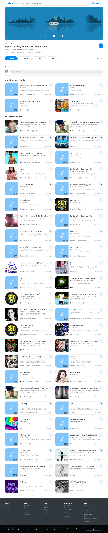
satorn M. (74, 162)
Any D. (23, 428)
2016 (98, 140)
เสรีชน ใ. (74, 256)
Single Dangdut (85, 377)
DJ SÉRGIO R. (75, 334)
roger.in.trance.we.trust (26, 287)
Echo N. (23, 193)
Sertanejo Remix (75, 140)
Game (90, 105)
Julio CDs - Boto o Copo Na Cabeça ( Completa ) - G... (37, 90)
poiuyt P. (74, 365)
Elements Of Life (31, 471)
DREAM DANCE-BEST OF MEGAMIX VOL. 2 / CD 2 (35, 408)
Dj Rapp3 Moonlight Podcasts (84, 283)
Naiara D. (74, 444)
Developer (47, 512)
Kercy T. (8, 49)
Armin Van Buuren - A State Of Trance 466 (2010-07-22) (85, 408)
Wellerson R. (24, 350)
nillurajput (24, 318)
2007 (38, 471)
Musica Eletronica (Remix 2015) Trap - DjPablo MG (79, 126)
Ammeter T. (24, 381)
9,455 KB (12, 52)
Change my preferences (59, 529)
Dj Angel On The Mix (36, 265)
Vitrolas (73, 90)
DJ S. (22, 146)
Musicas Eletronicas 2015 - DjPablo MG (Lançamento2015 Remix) (28, 220)
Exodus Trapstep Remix (36, 345)
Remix (72, 158)
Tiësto (43, 471)
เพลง (82, 162)
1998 (42, 439)
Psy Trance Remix (21, 52)
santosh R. (75, 271)
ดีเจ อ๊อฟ (89, 158)
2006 (41, 283)
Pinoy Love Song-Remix (82, 424)
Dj (91, 267)
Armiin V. (74, 459)
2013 (95, 330)
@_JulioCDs (24, 90)
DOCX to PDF (67, 510)
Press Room (8, 510)
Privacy (85, 508)
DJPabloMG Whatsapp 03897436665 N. (26, 131)
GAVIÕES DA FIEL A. (26, 365)
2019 (78, 486)
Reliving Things (80, 471)
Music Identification (89, 514)
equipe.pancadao (76, 318)
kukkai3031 (24, 444)
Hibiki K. (23, 490)
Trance (23, 189)
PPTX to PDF (67, 508)
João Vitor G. (24, 397)
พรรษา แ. (74, 178)
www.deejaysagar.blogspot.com (33, 314)
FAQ (25, 508)
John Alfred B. (76, 428)
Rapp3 (74, 287)
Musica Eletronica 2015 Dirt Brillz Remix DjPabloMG (28, 126)
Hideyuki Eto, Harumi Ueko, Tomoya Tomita (79, 105)
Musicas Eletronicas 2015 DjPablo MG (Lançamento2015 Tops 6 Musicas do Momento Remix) (28, 158)
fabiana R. (24, 412)
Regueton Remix (25, 265)
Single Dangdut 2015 (36, 173)
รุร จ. (22, 209)
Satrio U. (23, 178)
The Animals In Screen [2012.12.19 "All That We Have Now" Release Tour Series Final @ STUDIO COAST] (88, 345)
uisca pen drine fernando (35, 412)
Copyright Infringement (90, 510)
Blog (6, 512)
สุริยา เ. (74, 193)
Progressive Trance (26, 377)
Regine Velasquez (94, 424)
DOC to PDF (67, 505)
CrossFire (23, 105)
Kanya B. (74, 240)
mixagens (38, 52)
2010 (87, 267)
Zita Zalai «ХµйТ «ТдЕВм (33, 439)
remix (22, 234)
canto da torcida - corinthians (33, 361)
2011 (99, 312)
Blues (30, 105)
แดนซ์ (78, 158)
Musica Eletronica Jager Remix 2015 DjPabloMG (79, 298)
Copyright (46, 510)
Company (46, 505)
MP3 (7, 52)
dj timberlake (30, 52)
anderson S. (75, 146)
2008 (44, 361)
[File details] (11, 89)
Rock (80, 90)
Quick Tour (27, 510)
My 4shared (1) (33, 459)
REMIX (22, 140)
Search (6, 508)
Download (82, 397)
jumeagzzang (75, 350)
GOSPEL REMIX (88, 330)
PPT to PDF (67, 514)
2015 (27, 140)
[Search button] (88, 3)
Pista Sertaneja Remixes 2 (89, 312)
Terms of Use (87, 505)
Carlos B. (23, 475)
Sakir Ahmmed (80, 267)
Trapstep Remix (25, 345)
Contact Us (27, 514)
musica (82, 459)
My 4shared (18, 49)
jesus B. (74, 397)
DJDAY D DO (39, 140)
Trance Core (74, 345)
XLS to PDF (67, 512)
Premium (7, 505)
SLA (85, 516)
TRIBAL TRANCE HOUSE (76, 330)
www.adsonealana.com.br (89, 439)
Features (26, 512)
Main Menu (96, 105)
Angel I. (23, 271)
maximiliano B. (76, 475)
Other (48, 90)
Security (86, 512)
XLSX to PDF (67, 516)
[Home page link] (12, 3)
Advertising (47, 508)
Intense (79, 455)
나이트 (81, 490)
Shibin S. (74, 412)
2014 (35, 377)
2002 (45, 408)
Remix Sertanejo (75, 312)
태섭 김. (74, 490)
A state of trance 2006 (32, 283)
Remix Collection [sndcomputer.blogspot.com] (39, 298)
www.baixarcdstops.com (88, 140)
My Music (33, 444)
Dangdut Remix (25, 173)
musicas (34, 397)
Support (26, 505)
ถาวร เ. (23, 459)
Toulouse (29, 486)
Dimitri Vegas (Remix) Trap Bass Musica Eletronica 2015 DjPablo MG (79, 392)
